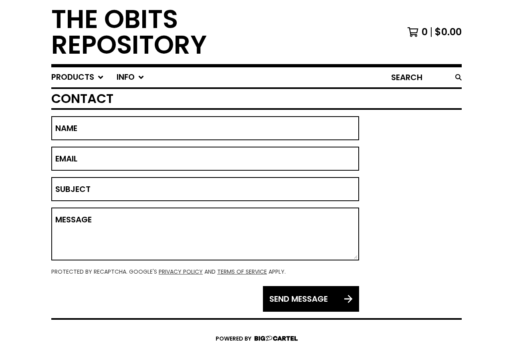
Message (73, 219)
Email (66, 158)
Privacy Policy (181, 272)
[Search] (458, 77)
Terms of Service (242, 272)
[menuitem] (77, 77)
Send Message (298, 299)
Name (66, 128)
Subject (73, 189)
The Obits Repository (129, 32)
